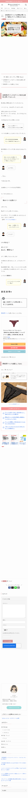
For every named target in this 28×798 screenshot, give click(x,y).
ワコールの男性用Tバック (14, 404)
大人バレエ (5, 744)
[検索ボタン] (26, 5)
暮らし (4, 747)
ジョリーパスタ (6, 730)
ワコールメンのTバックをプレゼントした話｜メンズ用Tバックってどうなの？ (17, 377)
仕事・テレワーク (7, 741)
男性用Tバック (5, 313)
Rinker (8, 337)
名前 (4, 620)
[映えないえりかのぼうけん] (14, 5)
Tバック (4, 19)
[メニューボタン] (2, 5)
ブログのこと (6, 732)
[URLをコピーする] (18, 588)
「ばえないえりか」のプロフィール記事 (10, 718)
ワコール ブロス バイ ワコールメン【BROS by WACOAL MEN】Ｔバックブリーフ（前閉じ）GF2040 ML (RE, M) (14, 332)
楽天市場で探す (14, 347)
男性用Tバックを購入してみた (11, 84)
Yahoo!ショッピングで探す (14, 351)
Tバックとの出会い (11, 219)
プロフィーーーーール (14, 707)
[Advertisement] (14, 55)
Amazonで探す (14, 344)
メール (4, 625)
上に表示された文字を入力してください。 (11, 633)
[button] (9, 588)
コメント (5, 603)
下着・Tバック (6, 735)
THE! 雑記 (5, 727)
